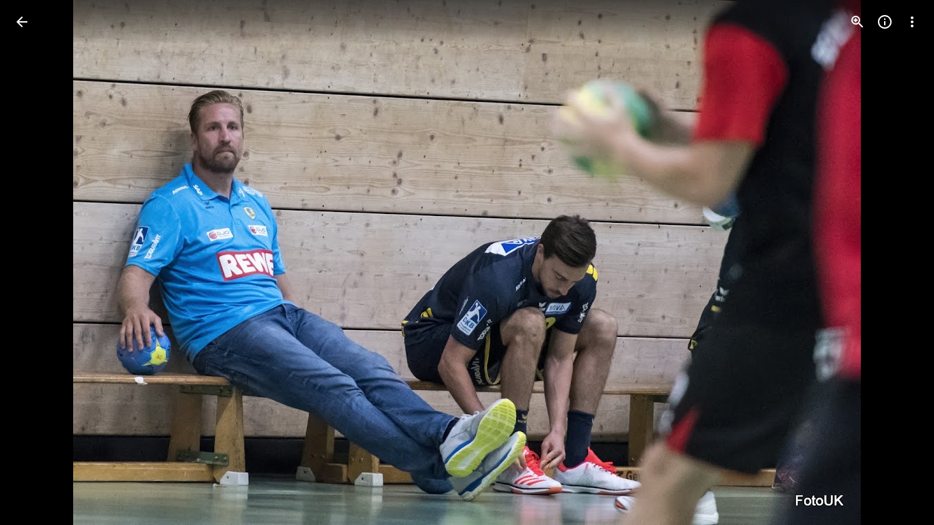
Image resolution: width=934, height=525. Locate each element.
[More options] (912, 22)
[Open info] (884, 22)
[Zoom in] (857, 22)
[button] (38, 262)
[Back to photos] (21, 21)
